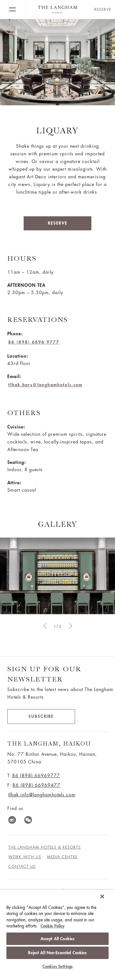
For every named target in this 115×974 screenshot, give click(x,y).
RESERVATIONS (37, 319)
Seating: (16, 462)
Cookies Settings (57, 966)
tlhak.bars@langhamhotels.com (45, 385)
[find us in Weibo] (12, 821)
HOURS (22, 258)
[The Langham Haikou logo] (57, 9)
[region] (57, 932)
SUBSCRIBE (41, 716)
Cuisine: (16, 427)
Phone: (15, 333)
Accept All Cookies (57, 939)
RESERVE (57, 223)
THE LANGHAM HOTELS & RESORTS (44, 847)
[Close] (102, 896)
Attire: (14, 482)
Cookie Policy (53, 926)
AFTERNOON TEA (26, 285)
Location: (17, 356)
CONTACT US (22, 866)
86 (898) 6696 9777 (33, 342)
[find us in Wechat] (28, 821)
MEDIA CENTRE (62, 857)
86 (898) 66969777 (36, 775)
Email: (14, 376)
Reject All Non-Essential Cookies (57, 953)
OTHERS (24, 413)
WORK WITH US (24, 857)
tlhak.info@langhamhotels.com (41, 794)
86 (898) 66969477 (36, 785)
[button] (45, 625)
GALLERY (57, 524)
